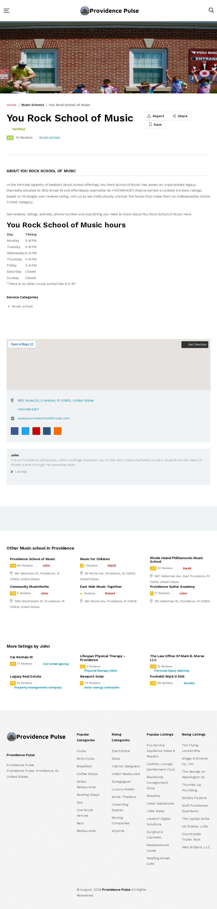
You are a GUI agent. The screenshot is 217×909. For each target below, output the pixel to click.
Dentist (189, 683)
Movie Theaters (124, 797)
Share (182, 116)
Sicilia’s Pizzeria (194, 798)
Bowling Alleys (88, 795)
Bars (80, 823)
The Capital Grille (195, 819)
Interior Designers (126, 766)
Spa (80, 802)
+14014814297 (28, 409)
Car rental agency (56, 663)
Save (157, 125)
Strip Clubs (86, 759)
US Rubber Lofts (195, 826)
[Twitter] (25, 431)
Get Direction (197, 344)
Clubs (81, 751)
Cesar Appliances (160, 803)
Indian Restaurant (126, 774)
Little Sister (156, 811)
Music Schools (32, 105)
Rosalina (153, 796)
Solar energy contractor (101, 687)
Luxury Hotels (123, 789)
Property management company (38, 687)
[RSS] (57, 431)
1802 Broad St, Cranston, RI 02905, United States (55, 400)
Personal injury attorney (171, 670)
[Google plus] (36, 431)
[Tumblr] (47, 431)
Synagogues (121, 781)
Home (11, 105)
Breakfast (84, 766)
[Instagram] (35, 893)
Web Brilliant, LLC (196, 847)
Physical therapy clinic (100, 670)
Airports (118, 831)
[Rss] (44, 893)
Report (158, 116)
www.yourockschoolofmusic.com (44, 418)
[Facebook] (14, 431)
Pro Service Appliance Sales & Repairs (161, 750)
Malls (116, 759)
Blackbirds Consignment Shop (157, 782)
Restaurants (86, 831)
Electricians (121, 751)
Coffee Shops (87, 774)
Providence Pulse (116, 890)
